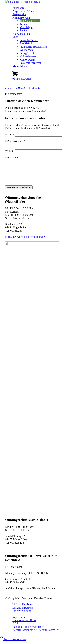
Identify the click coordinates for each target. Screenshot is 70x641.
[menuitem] (38, 8)
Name (9, 134)
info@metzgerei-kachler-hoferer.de (25, 236)
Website (9, 151)
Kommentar (13, 157)
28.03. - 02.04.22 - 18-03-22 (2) (23, 87)
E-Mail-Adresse (15, 141)
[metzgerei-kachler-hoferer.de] (22, 1)
